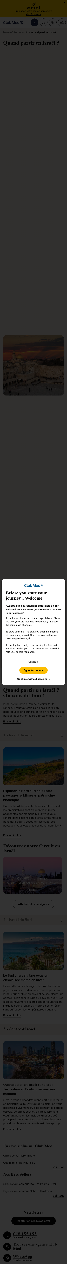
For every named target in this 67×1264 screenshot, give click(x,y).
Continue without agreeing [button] (33, 679)
